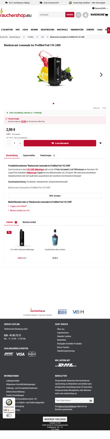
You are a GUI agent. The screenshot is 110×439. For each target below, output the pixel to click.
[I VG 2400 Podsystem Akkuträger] (22, 237)
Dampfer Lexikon (64, 336)
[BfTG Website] (62, 311)
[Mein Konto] (85, 15)
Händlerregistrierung (66, 350)
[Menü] (13, 399)
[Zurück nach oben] (37, 310)
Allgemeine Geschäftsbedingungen (20, 384)
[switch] (9, 415)
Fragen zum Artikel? (18, 206)
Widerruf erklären (55, 419)
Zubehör (11, 222)
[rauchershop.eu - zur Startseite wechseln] (16, 13)
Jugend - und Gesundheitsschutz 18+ (21, 398)
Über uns (61, 329)
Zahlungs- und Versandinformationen (21, 388)
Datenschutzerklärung (15, 391)
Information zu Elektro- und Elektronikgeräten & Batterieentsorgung (25, 404)
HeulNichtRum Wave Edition (55, 249)
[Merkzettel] (78, 15)
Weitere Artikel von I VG (20, 210)
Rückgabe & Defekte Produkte (69, 343)
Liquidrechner (63, 332)
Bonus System (63, 347)
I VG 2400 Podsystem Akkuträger (22, 249)
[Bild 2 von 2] (56, 103)
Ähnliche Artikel (29, 222)
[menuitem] (56, 14)
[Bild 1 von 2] (53, 103)
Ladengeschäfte (12, 380)
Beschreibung (12, 155)
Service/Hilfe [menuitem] (100, 8)
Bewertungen (47, 155)
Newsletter (61, 339)
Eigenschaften (29, 155)
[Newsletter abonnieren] (90, 400)
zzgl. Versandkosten (21, 137)
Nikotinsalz (32, 172)
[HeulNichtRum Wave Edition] (55, 237)
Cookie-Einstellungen (15, 395)
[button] (101, 74)
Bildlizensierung (13, 409)
